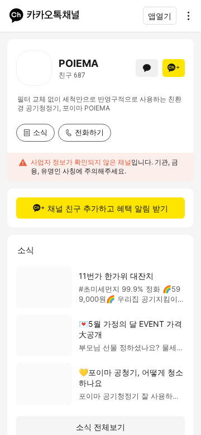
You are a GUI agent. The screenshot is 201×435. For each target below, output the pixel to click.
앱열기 (159, 16)
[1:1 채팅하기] (147, 68)
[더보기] (185, 15)
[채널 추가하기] (173, 68)
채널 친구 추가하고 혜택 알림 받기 (107, 208)
